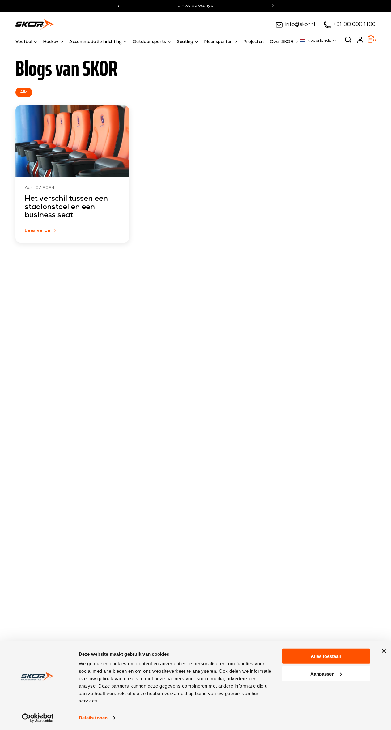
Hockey (50, 42)
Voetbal (23, 42)
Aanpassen (322, 673)
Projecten (253, 42)
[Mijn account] (360, 39)
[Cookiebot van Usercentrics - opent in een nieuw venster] (38, 718)
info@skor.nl (300, 24)
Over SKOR (282, 42)
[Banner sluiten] (384, 651)
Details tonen (93, 717)
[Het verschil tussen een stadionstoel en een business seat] (72, 141)
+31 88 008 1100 (355, 24)
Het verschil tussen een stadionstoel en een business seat (66, 207)
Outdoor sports (149, 42)
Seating (185, 42)
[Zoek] (348, 39)
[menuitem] (27, 42)
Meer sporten (218, 42)
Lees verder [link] (39, 231)
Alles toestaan (326, 656)
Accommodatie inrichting (95, 42)
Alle (24, 92)
